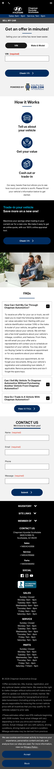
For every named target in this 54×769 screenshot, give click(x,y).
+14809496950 (27, 564)
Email (13, 447)
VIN (16, 45)
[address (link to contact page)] (3, 3)
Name (13, 432)
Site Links (25, 513)
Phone (8, 461)
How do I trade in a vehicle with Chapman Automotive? (22, 398)
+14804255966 (27, 555)
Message (14, 475)
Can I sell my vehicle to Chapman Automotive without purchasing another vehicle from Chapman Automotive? (22, 384)
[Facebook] (22, 576)
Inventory (25, 506)
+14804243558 (27, 546)
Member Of (25, 521)
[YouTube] (31, 576)
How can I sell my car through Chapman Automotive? (21, 306)
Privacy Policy (31, 747)
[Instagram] (27, 576)
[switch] (51, 3)
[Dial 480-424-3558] (9, 3)
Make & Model (38, 45)
